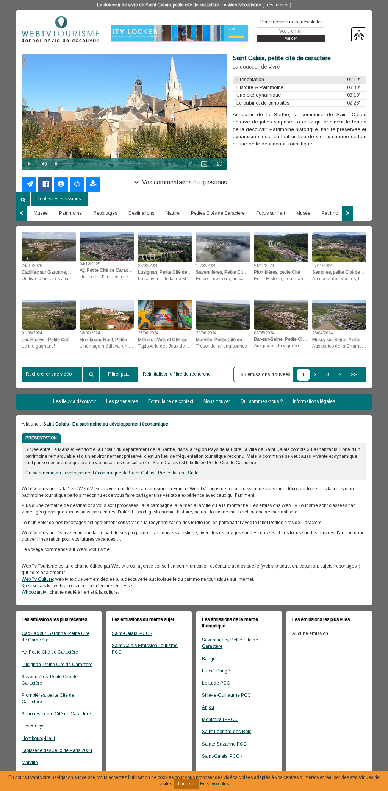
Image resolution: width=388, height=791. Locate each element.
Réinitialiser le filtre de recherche (177, 374)
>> (354, 374)
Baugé (209, 659)
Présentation (277, 5)
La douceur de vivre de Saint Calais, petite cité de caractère (158, 5)
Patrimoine (70, 213)
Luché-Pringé (216, 671)
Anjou (208, 707)
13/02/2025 (206, 265)
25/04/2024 (322, 333)
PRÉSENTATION (41, 437)
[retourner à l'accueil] (60, 32)
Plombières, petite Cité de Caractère (48, 698)
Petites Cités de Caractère (218, 213)
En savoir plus (214, 783)
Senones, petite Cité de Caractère (56, 713)
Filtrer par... (119, 374)
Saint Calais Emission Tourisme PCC (145, 649)
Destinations (141, 213)
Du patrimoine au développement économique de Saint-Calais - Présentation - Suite (112, 473)
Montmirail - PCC (220, 719)
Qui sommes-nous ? (261, 401)
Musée (41, 213)
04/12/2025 (90, 264)
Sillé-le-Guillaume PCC (226, 695)
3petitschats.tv (36, 585)
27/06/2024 (148, 333)
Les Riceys (33, 726)
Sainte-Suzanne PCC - (225, 744)
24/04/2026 (32, 265)
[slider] (116, 163)
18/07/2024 (90, 333)
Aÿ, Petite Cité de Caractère (50, 652)
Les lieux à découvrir (74, 401)
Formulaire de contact (170, 401)
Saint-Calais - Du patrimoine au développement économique (105, 424)
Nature (173, 213)
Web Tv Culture (37, 579)
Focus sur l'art (270, 213)
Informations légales (314, 401)
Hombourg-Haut (38, 738)
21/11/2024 (264, 265)
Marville (30, 762)
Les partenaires (122, 401)
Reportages (105, 213)
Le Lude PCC (216, 683)
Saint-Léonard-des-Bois (226, 731)
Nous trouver (216, 401)
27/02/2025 (148, 265)
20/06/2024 (206, 333)
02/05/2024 (264, 333)
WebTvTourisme (244, 5)
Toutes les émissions (59, 198)
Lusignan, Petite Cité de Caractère (57, 664)
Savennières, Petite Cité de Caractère (50, 680)
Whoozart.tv (34, 592)
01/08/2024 (32, 333)
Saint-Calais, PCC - (132, 633)
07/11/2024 (322, 265)
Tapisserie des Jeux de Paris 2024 (57, 750)
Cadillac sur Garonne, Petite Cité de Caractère (55, 637)
